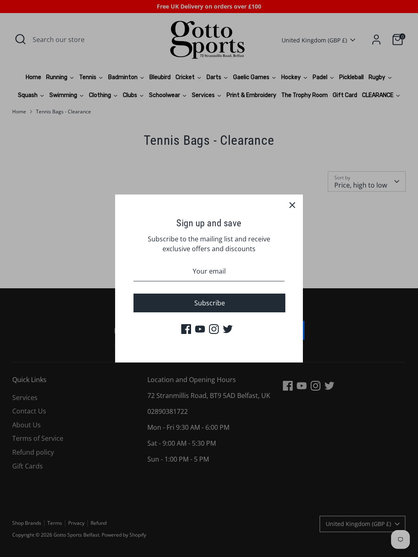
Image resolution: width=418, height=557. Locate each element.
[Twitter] (228, 329)
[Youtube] (200, 329)
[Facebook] (186, 329)
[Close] (292, 205)
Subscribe (209, 302)
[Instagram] (214, 329)
